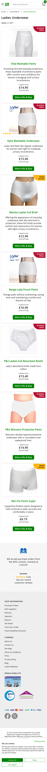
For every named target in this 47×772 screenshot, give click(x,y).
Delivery (8, 612)
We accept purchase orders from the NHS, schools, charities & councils (23, 561)
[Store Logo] (7, 5)
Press (7, 656)
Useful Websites (11, 666)
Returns (8, 620)
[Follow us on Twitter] (15, 718)
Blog (6, 663)
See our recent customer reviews (23, 581)
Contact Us (9, 645)
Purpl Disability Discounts (15, 630)
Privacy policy (39, 741)
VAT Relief (9, 623)
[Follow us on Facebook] (8, 718)
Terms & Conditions (13, 652)
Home (3, 12)
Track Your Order (12, 627)
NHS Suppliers (10, 609)
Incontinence (14, 12)
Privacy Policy (10, 659)
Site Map (8, 648)
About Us (8, 641)
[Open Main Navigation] (2, 4)
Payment (8, 616)
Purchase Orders (11, 605)
